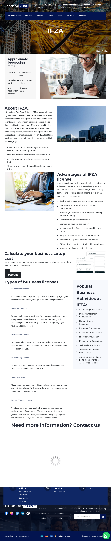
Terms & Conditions (99, 536)
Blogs (59, 518)
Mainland (60, 513)
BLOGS (60, 16)
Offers (43, 518)
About (43, 508)
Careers (60, 508)
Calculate (12, 275)
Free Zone (45, 513)
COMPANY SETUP (14, 16)
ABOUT (50, 16)
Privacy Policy (85, 536)
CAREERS (82, 16)
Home (98, 51)
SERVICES (28, 16)
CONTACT (70, 16)
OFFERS (40, 16)
